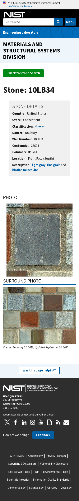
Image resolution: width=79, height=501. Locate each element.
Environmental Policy (55, 472)
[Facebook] (16, 422)
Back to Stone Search (24, 73)
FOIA (36, 472)
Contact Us (27, 414)
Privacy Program (56, 456)
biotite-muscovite (25, 170)
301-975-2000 (10, 408)
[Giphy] (49, 422)
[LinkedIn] (24, 422)
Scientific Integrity (18, 479)
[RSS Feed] (58, 422)
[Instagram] (32, 422)
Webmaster (9, 414)
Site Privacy (17, 456)
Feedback (43, 435)
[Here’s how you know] (39, 4)
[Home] (14, 14)
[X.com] (7, 422)
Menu (70, 22)
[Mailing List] (66, 422)
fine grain (53, 165)
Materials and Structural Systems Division (31, 50)
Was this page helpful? (39, 370)
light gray (38, 165)
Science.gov (36, 487)
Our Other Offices (45, 414)
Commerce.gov (17, 487)
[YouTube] (41, 422)
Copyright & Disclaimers (22, 463)
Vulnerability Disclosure (54, 463)
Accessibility (35, 456)
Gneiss (40, 126)
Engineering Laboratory (21, 32)
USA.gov (52, 487)
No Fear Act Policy (19, 472)
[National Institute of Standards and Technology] (30, 388)
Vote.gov (66, 487)
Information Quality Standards (51, 479)
